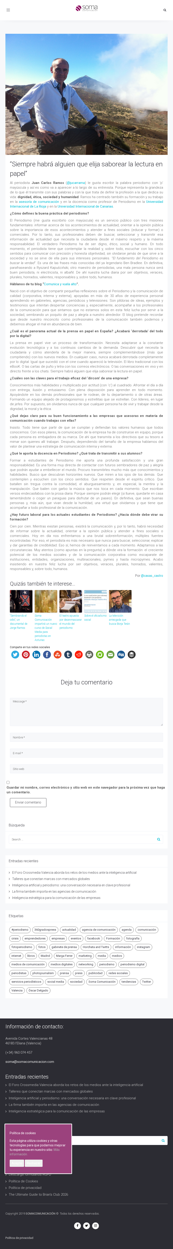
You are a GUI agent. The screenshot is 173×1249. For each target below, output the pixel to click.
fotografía (132, 938)
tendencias (129, 981)
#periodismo (19, 929)
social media (55, 981)
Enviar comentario (28, 802)
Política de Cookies (23, 1181)
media (102, 955)
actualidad (69, 929)
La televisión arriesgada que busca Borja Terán (119, 619)
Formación (113, 938)
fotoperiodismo (21, 947)
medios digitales (62, 964)
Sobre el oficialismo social (95, 617)
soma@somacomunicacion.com (29, 1062)
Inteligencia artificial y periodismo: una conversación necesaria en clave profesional (71, 885)
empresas (58, 938)
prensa (64, 973)
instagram (143, 947)
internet (16, 955)
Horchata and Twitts (96, 947)
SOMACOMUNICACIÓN (40, 1213)
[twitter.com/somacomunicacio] (86, 1226)
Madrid (45, 955)
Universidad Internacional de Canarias (85, 206)
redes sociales (118, 973)
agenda (127, 929)
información (123, 947)
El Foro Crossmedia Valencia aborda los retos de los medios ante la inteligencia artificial (74, 872)
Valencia (17, 990)
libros (31, 955)
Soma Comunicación (102, 981)
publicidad (95, 973)
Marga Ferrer (64, 955)
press (78, 973)
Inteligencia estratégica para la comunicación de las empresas (56, 898)
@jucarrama (76, 183)
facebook (93, 938)
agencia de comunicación (99, 929)
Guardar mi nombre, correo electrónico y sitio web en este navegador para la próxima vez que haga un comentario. (86, 789)
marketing (85, 955)
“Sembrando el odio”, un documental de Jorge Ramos (18, 621)
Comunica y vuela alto (60, 284)
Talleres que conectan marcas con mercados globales (51, 879)
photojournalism (43, 973)
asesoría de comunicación (39, 202)
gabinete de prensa (64, 947)
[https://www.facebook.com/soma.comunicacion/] (77, 1226)
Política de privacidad (25, 1188)
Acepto (17, 1163)
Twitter (146, 981)
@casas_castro (152, 575)
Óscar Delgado (38, 990)
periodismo (106, 964)
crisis (14, 938)
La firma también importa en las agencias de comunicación (54, 891)
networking (86, 964)
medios (117, 955)
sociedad (76, 981)
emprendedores (35, 938)
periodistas (18, 973)
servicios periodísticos (26, 981)
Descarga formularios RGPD (30, 1174)
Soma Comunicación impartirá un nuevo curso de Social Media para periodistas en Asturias (46, 628)
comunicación (147, 929)
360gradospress (45, 929)
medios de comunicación (28, 964)
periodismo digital (132, 964)
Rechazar (34, 1163)
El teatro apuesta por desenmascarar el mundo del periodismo (70, 621)
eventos (76, 938)
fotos (42, 947)
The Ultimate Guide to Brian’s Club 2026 (38, 1194)
